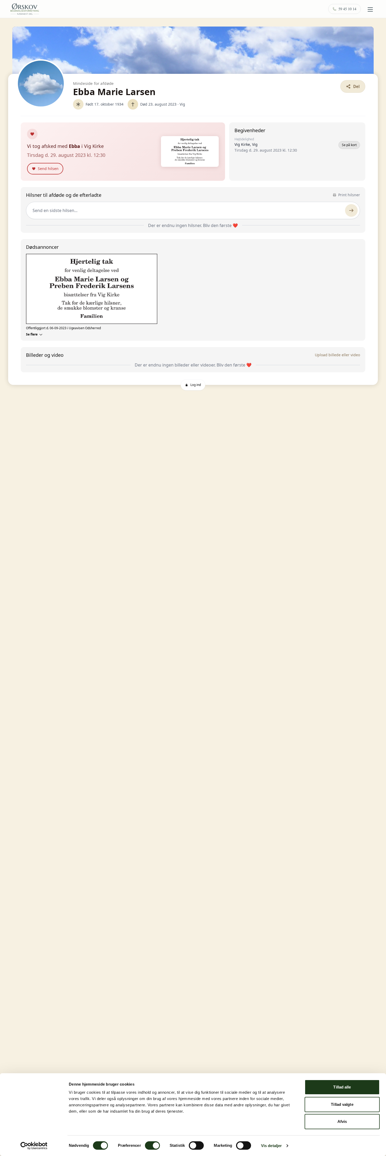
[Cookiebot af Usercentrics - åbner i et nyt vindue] (34, 1146)
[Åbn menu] (370, 9)
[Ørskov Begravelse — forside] (25, 9)
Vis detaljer (271, 1145)
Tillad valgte (342, 1104)
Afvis (342, 1121)
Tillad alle (342, 1087)
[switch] (152, 1145)
